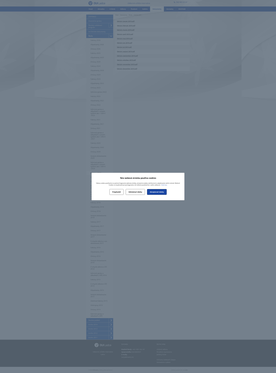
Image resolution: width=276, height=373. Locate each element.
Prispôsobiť (116, 192)
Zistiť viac (164, 185)
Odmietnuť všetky (135, 192)
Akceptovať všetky (157, 192)
